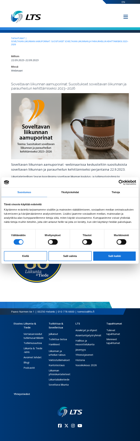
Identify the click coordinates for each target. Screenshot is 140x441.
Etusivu (18, 323)
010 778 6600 (66, 311)
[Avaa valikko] (125, 17)
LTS (77, 323)
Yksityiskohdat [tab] (70, 192)
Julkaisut (53, 334)
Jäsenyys (80, 349)
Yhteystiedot (22, 394)
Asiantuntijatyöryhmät (88, 335)
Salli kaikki (114, 256)
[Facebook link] (60, 425)
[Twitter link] (66, 425)
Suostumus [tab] (24, 192)
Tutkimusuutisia (33, 343)
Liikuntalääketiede (59, 379)
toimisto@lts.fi (85, 311)
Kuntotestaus (57, 365)
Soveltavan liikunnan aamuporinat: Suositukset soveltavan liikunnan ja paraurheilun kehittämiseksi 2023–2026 (69, 43)
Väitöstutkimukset (59, 360)
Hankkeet (54, 344)
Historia (80, 360)
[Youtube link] (79, 425)
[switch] (53, 242)
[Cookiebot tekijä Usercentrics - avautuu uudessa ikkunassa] (121, 182)
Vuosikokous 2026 (86, 365)
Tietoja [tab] (116, 192)
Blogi (26, 362)
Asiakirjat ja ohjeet (86, 330)
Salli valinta (70, 256)
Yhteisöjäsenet (84, 354)
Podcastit (29, 367)
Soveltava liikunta (59, 384)
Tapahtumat (18, 38)
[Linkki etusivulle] (70, 412)
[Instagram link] (73, 425)
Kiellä (25, 256)
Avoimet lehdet (32, 357)
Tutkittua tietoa (58, 339)
